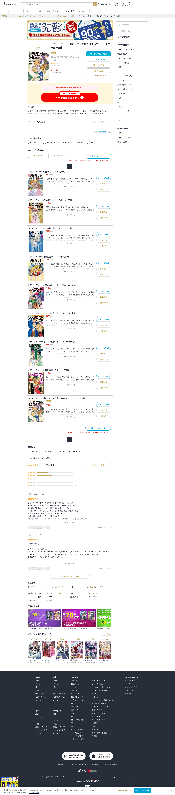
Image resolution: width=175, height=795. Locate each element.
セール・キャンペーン (126, 49)
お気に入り (100, 65)
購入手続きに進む (100, 54)
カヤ (100, 662)
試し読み (100, 71)
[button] (111, 764)
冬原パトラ (74, 662)
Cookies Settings (124, 790)
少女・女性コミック (125, 89)
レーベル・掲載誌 (124, 138)
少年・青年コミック (125, 85)
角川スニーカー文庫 (54, 593)
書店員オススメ (123, 54)
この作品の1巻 (39, 122)
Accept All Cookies (142, 790)
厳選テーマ (122, 67)
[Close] (171, 790)
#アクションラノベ (36, 142)
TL (119, 120)
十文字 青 (88, 662)
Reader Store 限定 (124, 58)
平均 (48, 465)
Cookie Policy (34, 792)
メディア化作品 (123, 63)
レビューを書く (56, 65)
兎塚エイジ (81, 662)
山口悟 (58, 662)
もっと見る (106, 634)
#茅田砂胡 (94, 142)
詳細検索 (104, 4)
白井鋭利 (94, 662)
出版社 (120, 133)
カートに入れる (100, 59)
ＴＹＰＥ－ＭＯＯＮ (48, 662)
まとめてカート (100, 156)
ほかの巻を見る (100, 75)
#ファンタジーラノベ (54, 142)
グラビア (121, 107)
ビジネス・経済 (123, 111)
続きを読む (71, 523)
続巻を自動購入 (101, 131)
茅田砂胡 (35, 451)
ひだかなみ (64, 662)
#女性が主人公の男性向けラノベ (75, 142)
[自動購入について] (109, 131)
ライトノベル (31, 16)
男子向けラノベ (44, 16)
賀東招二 (31, 662)
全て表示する (71, 186)
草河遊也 (48, 451)
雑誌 (119, 102)
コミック (121, 80)
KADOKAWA (93, 593)
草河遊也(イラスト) (66, 57)
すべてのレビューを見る (69, 576)
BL (119, 115)
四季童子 (37, 662)
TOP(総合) (5, 16)
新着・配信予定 (123, 142)
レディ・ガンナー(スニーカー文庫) (62, 16)
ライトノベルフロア (17, 16)
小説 (119, 98)
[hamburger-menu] (171, 4)
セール (120, 146)
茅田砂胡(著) (55, 57)
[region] (87, 791)
